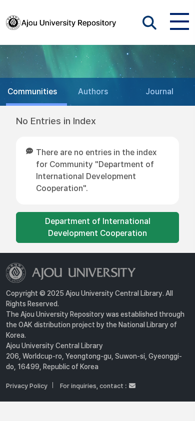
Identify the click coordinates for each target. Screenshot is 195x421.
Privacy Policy (27, 386)
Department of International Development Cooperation (97, 227)
